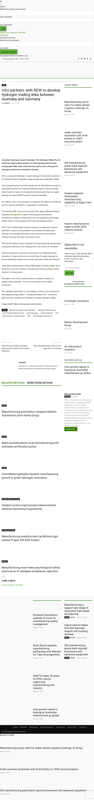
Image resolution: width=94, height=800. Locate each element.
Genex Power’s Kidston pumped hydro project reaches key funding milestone (15, 348)
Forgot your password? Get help (13, 32)
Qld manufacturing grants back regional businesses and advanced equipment (76, 167)
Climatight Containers (76, 301)
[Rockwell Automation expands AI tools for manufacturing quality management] (47, 607)
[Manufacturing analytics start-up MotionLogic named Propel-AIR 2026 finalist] (31, 522)
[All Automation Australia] (78, 339)
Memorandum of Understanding (14, 316)
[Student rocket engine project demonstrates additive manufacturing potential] (31, 491)
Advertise (23, 727)
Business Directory (74, 284)
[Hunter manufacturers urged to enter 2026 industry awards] (78, 216)
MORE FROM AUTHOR (39, 382)
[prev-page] (2, 576)
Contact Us (82, 727)
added (52, 266)
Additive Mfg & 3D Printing (10, 499)
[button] (89, 75)
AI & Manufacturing (8, 530)
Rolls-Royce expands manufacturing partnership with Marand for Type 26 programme (47, 650)
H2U (56, 313)
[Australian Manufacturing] (14, 67)
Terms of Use (60, 727)
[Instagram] (81, 58)
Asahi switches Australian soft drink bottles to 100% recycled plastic (76, 137)
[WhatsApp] (47, 108)
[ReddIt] (36, 108)
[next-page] (4, 576)
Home (4, 81)
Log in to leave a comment (12, 585)
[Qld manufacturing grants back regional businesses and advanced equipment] (78, 155)
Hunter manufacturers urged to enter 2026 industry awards (76, 226)
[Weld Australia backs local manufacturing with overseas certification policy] (31, 428)
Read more (70, 429)
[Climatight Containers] (78, 293)
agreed (17, 214)
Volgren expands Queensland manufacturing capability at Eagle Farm (78, 198)
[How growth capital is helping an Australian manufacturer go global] (78, 383)
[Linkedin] (84, 58)
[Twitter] (90, 58)
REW (28, 316)
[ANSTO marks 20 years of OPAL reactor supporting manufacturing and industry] (47, 668)
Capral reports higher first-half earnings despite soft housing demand (76, 630)
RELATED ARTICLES (13, 382)
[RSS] (87, 58)
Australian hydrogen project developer (22, 310)
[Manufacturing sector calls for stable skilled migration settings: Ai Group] (78, 94)
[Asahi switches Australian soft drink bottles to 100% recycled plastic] (78, 125)
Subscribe (69, 273)
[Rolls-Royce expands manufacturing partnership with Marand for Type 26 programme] (47, 638)
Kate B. (72, 617)
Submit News (33, 727)
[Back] (1, 4)
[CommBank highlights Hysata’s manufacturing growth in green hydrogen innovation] (31, 460)
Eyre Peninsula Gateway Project (13, 313)
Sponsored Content (72, 394)
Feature (4, 561)
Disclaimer (4, 35)
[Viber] (41, 108)
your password (6, 25)
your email (4, 48)
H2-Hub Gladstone (47, 313)
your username (6, 17)
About (15, 727)
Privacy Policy (71, 727)
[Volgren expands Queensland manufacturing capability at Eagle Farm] (78, 186)
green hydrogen (32, 313)
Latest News (70, 85)
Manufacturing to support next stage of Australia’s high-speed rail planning (76, 609)
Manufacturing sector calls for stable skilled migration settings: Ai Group (77, 106)
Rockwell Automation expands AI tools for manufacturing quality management (45, 619)
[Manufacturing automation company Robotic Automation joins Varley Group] (31, 397)
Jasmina (7, 103)
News (10, 81)
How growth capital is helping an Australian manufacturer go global (77, 369)
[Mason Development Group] (78, 315)
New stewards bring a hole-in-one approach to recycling (47, 347)
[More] (53, 108)
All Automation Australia (73, 348)
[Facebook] (78, 58)
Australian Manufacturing (46, 310)
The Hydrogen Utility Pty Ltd (42, 316)
